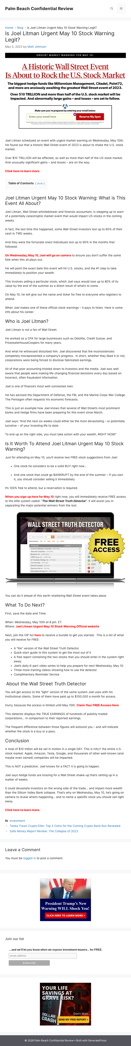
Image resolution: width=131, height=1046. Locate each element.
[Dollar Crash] (65, 1024)
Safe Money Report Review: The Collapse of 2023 (44, 831)
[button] (112, 8)
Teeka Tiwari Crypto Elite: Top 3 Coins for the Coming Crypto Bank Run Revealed (65, 826)
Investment (17, 820)
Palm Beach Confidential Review (39, 8)
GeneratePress (97, 1040)
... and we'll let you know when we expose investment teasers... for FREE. (55, 949)
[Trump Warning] (65, 920)
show (40, 183)
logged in (29, 858)
